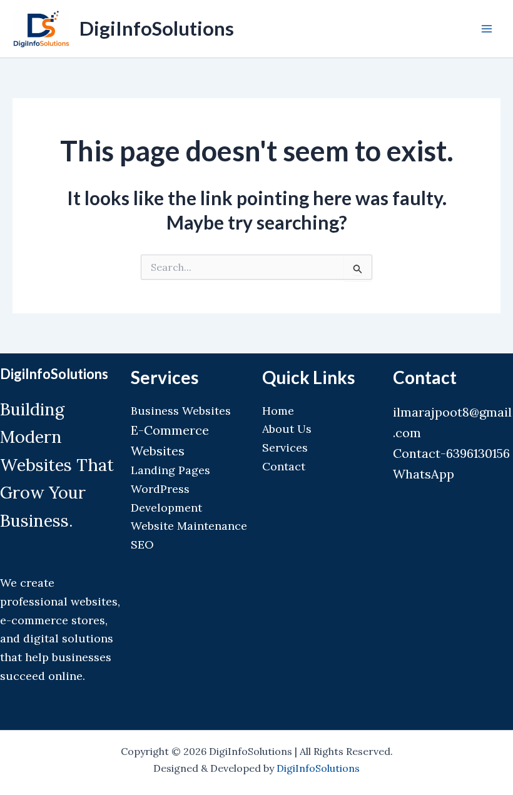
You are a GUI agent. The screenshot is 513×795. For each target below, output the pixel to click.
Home (278, 410)
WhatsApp (423, 474)
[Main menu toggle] (486, 29)
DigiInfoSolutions (156, 28)
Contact (283, 466)
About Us (287, 429)
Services (285, 447)
